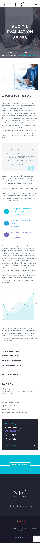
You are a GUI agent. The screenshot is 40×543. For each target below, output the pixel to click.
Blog (5, 528)
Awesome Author (12, 445)
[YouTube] (20, 521)
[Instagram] (17, 521)
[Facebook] (15, 521)
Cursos (33, 528)
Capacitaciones (15, 528)
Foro (26, 528)
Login (20, 530)
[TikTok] (25, 521)
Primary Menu (36, 4)
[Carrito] (4, 4)
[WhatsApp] (22, 521)
